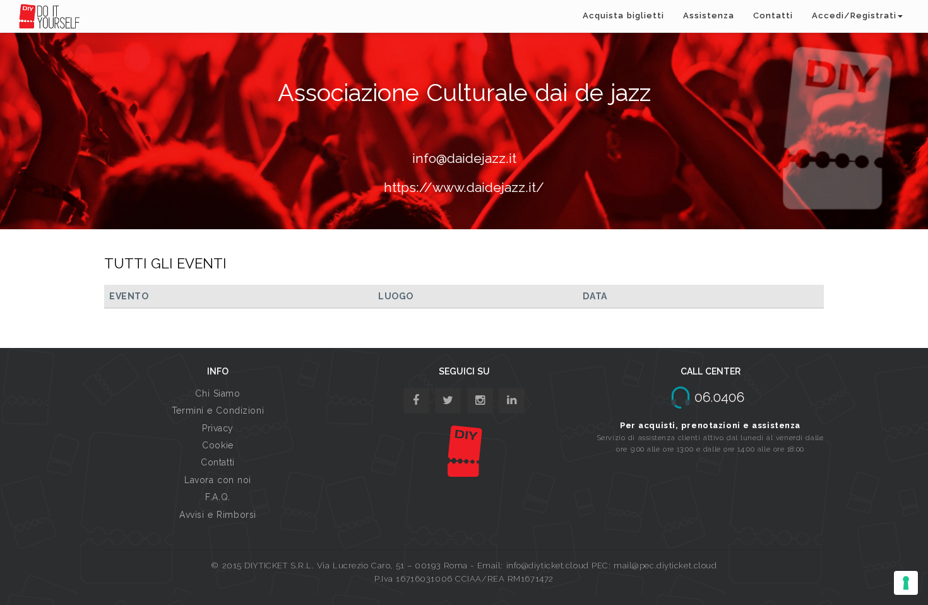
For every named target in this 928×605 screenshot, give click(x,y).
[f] (416, 400)
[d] (480, 400)
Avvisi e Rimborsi (217, 515)
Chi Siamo (217, 393)
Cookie (217, 445)
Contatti (773, 15)
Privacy (218, 428)
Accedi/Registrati (854, 15)
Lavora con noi (217, 480)
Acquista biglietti (623, 15)
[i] (511, 400)
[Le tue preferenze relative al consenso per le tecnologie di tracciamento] (906, 583)
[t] (448, 400)
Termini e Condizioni (218, 410)
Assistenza (708, 15)
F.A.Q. (217, 497)
